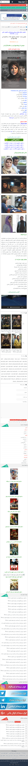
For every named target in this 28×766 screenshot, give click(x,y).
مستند (25, 446)
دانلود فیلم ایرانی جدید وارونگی (15, 368)
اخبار (26, 427)
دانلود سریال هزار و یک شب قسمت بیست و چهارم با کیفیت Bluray (13, 645)
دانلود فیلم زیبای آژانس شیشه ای (14, 557)
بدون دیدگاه (23, 29)
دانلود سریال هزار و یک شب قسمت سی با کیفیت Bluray (6, 331)
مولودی (25, 453)
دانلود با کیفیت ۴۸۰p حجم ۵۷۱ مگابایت (14, 147)
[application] (14, 302)
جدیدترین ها (17, 721)
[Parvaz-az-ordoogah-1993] (14, 479)
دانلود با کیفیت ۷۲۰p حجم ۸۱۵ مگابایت (14, 145)
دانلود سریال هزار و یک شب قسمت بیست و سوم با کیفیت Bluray (13, 654)
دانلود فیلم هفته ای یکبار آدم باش (14, 592)
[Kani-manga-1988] (14, 509)
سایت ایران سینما (9, 755)
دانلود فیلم (16, 366)
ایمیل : (25, 392)
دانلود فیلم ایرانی (9, 366)
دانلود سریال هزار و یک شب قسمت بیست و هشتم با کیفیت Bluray (6, 351)
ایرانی (24, 27)
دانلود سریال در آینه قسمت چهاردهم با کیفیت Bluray (15, 626)
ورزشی (25, 447)
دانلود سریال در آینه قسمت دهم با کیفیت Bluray (16, 648)
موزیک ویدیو (24, 462)
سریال (25, 429)
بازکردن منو (12, 2)
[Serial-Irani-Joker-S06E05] (14, 494)
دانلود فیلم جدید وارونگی (22, 376)
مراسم (25, 455)
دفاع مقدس (23, 442)
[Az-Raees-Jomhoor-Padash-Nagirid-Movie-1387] (14, 570)
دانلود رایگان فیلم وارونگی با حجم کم (16, 363)
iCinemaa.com (22, 755)
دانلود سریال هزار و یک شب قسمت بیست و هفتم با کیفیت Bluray (17, 351)
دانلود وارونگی (4, 376)
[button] (14, 302)
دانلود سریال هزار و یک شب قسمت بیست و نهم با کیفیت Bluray (17, 331)
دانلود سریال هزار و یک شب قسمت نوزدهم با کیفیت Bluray (14, 679)
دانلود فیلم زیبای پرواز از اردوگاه (14, 481)
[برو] (1, 2)
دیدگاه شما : (24, 401)
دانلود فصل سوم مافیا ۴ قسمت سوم (14, 577)
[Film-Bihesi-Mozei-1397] (14, 540)
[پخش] (25, 307)
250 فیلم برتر (23, 437)
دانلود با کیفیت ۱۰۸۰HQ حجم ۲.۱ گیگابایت (14, 149)
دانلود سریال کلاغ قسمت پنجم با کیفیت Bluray (17, 600)
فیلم (22, 10)
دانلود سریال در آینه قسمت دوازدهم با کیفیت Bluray (15, 637)
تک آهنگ (24, 461)
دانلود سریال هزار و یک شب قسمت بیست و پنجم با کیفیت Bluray (13, 642)
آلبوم (25, 459)
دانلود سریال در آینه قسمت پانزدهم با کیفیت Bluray (15, 620)
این (11, 131)
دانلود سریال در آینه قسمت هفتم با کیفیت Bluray (16, 667)
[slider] (15, 307)
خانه (24, 10)
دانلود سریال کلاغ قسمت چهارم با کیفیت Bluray (17, 603)
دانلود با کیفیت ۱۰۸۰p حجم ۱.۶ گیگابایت (13, 143)
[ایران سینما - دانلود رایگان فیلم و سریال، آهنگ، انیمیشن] (23, 3)
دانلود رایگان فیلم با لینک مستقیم (15, 361)
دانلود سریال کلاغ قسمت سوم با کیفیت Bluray (17, 606)
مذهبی (25, 449)
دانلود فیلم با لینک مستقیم (12, 371)
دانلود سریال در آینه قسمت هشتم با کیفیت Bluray (16, 662)
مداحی (25, 451)
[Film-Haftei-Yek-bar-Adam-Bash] (14, 590)
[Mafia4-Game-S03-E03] (14, 575)
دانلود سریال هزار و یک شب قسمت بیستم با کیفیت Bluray (14, 676)
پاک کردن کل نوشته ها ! (15, 419)
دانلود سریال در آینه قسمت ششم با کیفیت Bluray (16, 673)
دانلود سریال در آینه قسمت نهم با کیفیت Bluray (16, 651)
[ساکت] (5, 307)
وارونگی (14, 381)
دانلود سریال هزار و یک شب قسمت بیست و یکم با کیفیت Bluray (13, 670)
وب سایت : (25, 397)
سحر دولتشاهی (23, 114)
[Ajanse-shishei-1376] (14, 555)
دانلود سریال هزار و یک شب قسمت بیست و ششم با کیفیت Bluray (13, 634)
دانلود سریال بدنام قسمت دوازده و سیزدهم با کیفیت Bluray (14, 659)
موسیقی (25, 457)
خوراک (13, 764)
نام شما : (25, 387)
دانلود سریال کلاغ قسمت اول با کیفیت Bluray (17, 612)
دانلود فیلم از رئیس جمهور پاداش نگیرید (14, 572)
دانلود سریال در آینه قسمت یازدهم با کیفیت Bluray (16, 640)
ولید (10, 764)
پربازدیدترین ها (11, 721)
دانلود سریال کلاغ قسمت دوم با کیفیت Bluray (17, 609)
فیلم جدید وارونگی (7, 378)
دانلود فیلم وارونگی (12, 376)
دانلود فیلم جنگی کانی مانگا (14, 511)
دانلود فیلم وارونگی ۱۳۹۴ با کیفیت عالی (17, 23)
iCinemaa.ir (24, 753)
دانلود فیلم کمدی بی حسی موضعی (14, 541)
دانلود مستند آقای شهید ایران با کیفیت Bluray (17, 656)
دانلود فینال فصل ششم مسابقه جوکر (14, 496)
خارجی (25, 433)
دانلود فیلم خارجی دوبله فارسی (15, 753)
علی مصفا (11, 117)
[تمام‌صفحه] (3, 307)
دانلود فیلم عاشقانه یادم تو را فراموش (14, 526)
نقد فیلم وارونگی (20, 381)
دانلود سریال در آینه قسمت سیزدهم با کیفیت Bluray (15, 631)
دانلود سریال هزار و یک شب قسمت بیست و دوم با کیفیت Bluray (13, 665)
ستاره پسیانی (24, 378)
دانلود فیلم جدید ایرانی (5, 373)
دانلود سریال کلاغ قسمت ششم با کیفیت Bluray (17, 598)
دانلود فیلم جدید (14, 373)
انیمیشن (24, 439)
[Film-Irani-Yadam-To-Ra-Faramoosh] (14, 524)
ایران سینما (16, 755)
